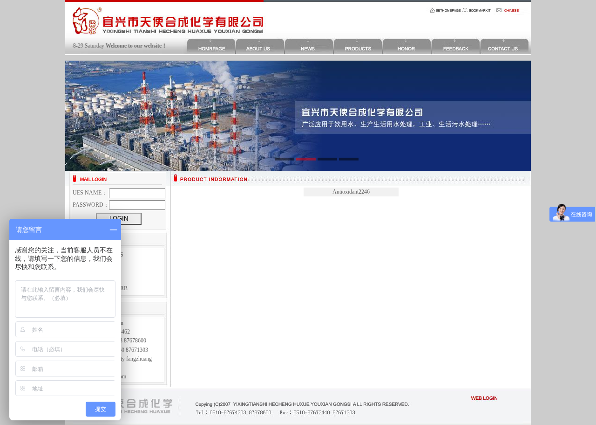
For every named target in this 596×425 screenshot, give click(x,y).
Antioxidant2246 (351, 191)
